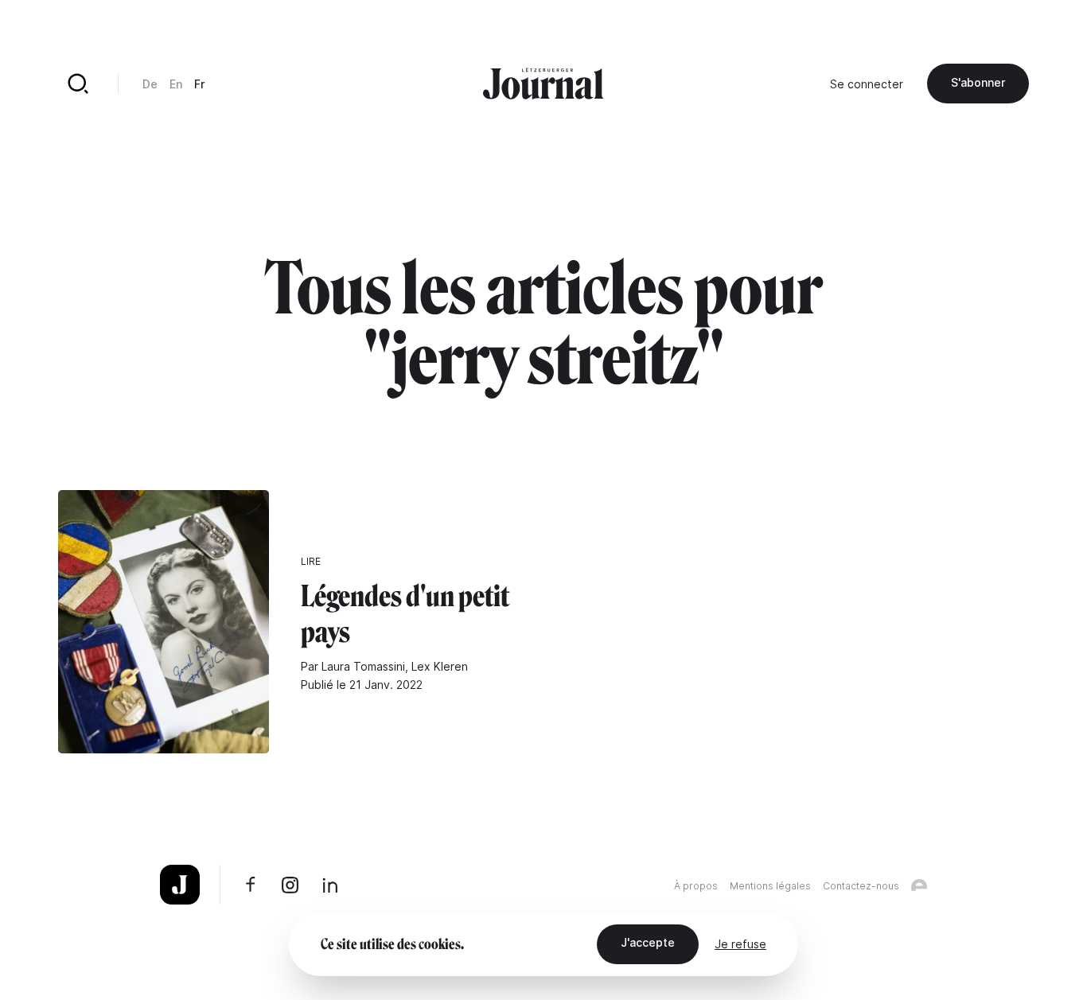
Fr (199, 84)
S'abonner (978, 82)
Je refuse (740, 944)
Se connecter (866, 84)
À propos (696, 886)
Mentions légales (770, 886)
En (175, 84)
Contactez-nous (861, 886)
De (150, 84)
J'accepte (648, 942)
